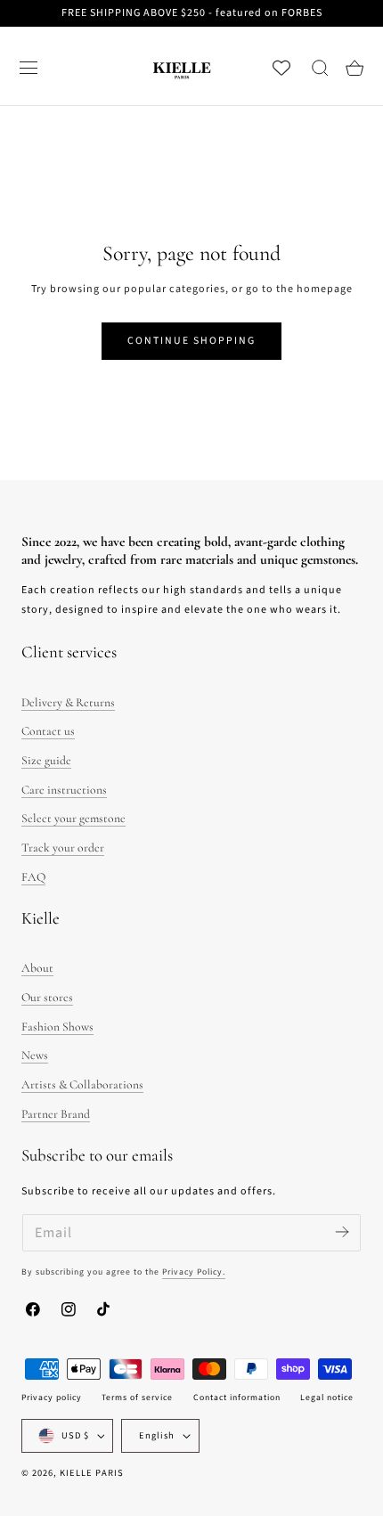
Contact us (48, 730)
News (34, 1055)
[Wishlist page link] (281, 68)
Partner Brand (55, 1113)
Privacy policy (51, 1397)
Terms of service (137, 1397)
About (37, 967)
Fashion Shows (57, 1026)
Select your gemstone (73, 818)
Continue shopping (191, 340)
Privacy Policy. (193, 1272)
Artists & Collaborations (82, 1084)
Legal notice (327, 1397)
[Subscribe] (342, 1231)
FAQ (33, 876)
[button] (28, 68)
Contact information (237, 1397)
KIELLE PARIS (92, 1472)
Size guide (46, 760)
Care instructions (64, 789)
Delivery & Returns (68, 702)
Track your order (62, 847)
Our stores (47, 997)
